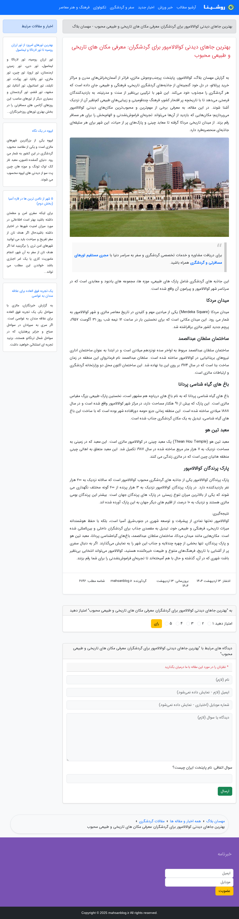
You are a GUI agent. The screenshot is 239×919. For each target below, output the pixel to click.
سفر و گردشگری (122, 7)
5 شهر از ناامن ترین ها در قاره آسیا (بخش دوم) (30, 201)
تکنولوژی (99, 7)
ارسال (225, 791)
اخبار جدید (146, 7)
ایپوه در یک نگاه (42, 130)
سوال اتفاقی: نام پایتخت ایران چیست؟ (202, 767)
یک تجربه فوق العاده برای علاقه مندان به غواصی (32, 293)
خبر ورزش (165, 7)
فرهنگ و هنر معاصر (74, 7)
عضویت (224, 891)
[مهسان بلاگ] (219, 7)
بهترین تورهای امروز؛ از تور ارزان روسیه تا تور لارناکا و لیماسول (32, 47)
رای (156, 623)
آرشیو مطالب (186, 7)
